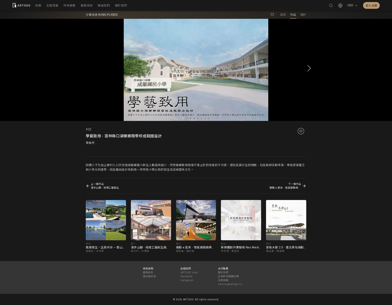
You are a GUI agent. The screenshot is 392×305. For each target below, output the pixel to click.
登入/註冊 (371, 5)
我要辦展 (223, 280)
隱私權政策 (149, 276)
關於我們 (223, 272)
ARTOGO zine (189, 272)
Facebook (186, 276)
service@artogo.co (230, 284)
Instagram (186, 280)
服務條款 (148, 272)
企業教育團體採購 (228, 276)
